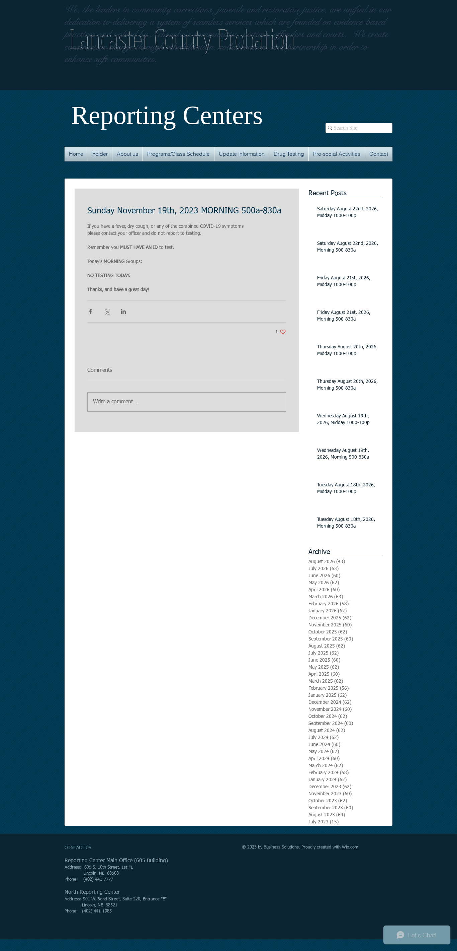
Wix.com (350, 847)
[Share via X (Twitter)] (107, 311)
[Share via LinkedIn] (123, 311)
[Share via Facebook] (90, 311)
